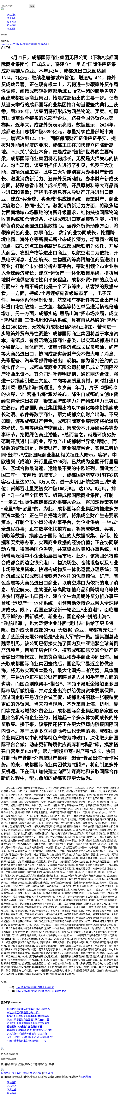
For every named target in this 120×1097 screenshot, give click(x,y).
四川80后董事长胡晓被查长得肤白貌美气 (28, 1023)
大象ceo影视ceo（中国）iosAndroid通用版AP (30, 1037)
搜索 (32, 6)
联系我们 (11, 29)
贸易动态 (11, 21)
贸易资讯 (11, 25)
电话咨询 (11, 1093)
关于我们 (11, 18)
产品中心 (11, 1086)
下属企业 (11, 1089)
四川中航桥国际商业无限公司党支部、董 (28, 1019)
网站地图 (86, 1076)
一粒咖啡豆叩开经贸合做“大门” (23, 1012)
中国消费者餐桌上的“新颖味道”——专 (27, 1040)
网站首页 (11, 14)
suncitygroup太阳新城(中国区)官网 (18, 44)
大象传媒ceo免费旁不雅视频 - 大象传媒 (27, 1033)
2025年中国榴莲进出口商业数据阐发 (35, 987)
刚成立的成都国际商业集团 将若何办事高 (28, 1009)
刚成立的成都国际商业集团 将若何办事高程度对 (41, 991)
